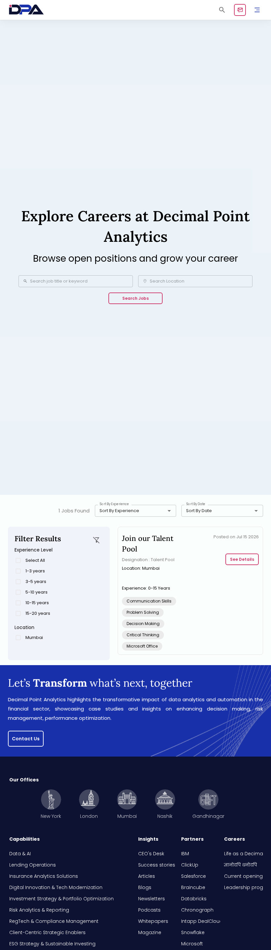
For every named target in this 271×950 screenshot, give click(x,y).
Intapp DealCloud (200, 921)
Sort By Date (196, 504)
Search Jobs (135, 298)
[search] (222, 10)
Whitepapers (153, 921)
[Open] (169, 510)
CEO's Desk (151, 853)
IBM (185, 853)
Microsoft (192, 943)
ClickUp (189, 865)
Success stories (156, 865)
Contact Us (26, 738)
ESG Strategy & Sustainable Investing (52, 943)
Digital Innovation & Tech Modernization (55, 887)
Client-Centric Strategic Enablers (47, 932)
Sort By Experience (114, 504)
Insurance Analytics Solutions (43, 876)
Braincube (193, 887)
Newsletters (151, 898)
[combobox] (126, 511)
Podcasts (149, 910)
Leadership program (243, 887)
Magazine (149, 932)
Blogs (144, 887)
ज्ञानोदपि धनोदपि (240, 865)
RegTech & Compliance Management (53, 921)
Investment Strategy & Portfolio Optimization (61, 898)
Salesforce (193, 876)
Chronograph (197, 910)
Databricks (194, 898)
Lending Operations (32, 865)
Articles (146, 876)
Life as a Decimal (243, 853)
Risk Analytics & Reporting (39, 910)
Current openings (243, 876)
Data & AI (20, 853)
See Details (242, 559)
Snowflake (193, 932)
